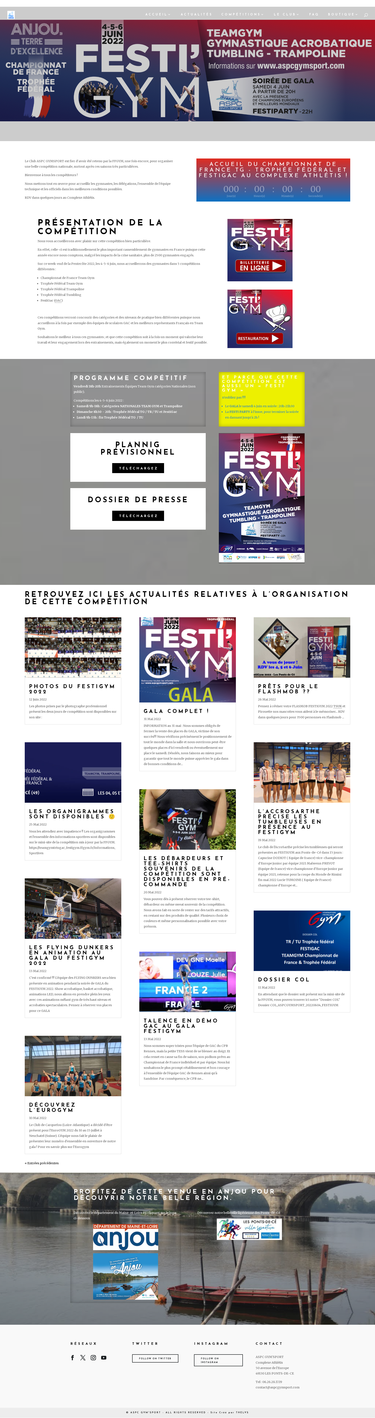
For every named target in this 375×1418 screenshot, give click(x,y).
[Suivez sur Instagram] (93, 1358)
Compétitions (241, 14)
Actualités (197, 14)
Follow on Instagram (210, 1361)
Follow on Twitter (155, 1359)
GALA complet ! (177, 711)
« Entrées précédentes (42, 1163)
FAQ (314, 14)
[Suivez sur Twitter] (83, 1358)
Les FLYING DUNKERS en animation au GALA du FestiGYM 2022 (72, 955)
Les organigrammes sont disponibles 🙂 (73, 814)
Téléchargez (138, 468)
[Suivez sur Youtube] (103, 1358)
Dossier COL (284, 980)
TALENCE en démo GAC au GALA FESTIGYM (181, 1026)
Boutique (341, 14)
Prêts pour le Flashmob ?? (288, 689)
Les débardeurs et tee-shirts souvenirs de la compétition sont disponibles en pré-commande (187, 872)
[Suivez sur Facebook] (72, 1358)
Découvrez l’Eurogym (52, 1108)
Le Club (285, 14)
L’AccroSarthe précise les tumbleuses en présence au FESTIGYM (290, 822)
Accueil (156, 14)
